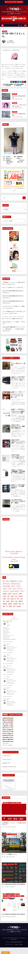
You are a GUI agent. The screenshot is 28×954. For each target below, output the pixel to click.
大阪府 (12, 596)
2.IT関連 (9, 894)
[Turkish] (11, 739)
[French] (5, 723)
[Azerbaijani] (9, 718)
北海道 (4, 596)
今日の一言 (15, 18)
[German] (11, 723)
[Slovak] (4, 737)
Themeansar (13, 939)
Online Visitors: (6, 756)
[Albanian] (4, 718)
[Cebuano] (8, 720)
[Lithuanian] (3, 731)
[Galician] (8, 723)
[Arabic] (7, 718)
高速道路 (19, 606)
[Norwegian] (8, 733)
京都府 (9, 593)
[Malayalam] (8, 731)
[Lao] (9, 729)
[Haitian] (4, 725)
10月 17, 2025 (6, 916)
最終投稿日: (5, 767)
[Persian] (11, 733)
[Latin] (11, 729)
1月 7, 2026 (6, 886)
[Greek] (12, 723)
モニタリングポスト (14, 591)
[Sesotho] (11, 735)
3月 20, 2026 (6, 827)
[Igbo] (4, 727)
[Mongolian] (4, 733)
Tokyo (14, 617)
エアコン (13, 586)
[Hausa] (5, 725)
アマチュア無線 (6, 586)
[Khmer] (4, 729)
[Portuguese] (3, 735)
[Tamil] (7, 739)
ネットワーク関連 (6, 896)
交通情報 (5, 593)
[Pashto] (9, 733)
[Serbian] (8, 735)
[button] (21, 25)
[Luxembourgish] (4, 731)
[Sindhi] (12, 735)
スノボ (9, 588)
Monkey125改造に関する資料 (16, 942)
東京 (6, 18)
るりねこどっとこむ (15, 583)
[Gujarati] (3, 725)
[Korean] (5, 729)
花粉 (16, 601)
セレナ (14, 588)
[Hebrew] (8, 725)
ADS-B (9, 864)
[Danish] (7, 722)
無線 (15, 834)
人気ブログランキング (14, 569)
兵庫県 (20, 593)
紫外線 (12, 601)
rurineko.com (13, 581)
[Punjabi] (4, 735)
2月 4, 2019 (14, 108)
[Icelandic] (3, 727)
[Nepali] (7, 733)
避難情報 (5, 604)
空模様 (3, 18)
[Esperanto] (11, 722)
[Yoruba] (11, 741)
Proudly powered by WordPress (10, 938)
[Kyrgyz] (8, 729)
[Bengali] (3, 720)
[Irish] (7, 727)
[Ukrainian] (12, 739)
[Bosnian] (4, 720)
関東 (24, 18)
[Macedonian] (5, 731)
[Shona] (9, 735)
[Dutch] (8, 722)
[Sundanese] (12, 737)
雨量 (4, 606)
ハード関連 (18, 896)
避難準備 (15, 604)
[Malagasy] (7, 731)
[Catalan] (7, 720)
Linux (7, 581)
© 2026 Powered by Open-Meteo (9, 639)
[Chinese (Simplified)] (11, 720)
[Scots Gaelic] (8, 737)
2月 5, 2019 (14, 99)
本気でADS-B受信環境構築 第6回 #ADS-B (13, 301)
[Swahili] (3, 739)
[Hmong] (11, 725)
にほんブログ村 (14, 553)
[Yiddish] (9, 741)
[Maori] (12, 731)
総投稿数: (4, 763)
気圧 (21, 598)
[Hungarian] (12, 725)
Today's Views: (6, 759)
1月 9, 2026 (6, 856)
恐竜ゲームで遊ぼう (19, 944)
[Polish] (12, 733)
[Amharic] (5, 718)
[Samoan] (7, 737)
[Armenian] (8, 718)
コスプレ (5, 588)
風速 (14, 606)
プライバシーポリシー (9, 944)
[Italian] (8, 727)
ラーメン (22, 591)
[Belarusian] (12, 718)
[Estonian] (12, 722)
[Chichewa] (9, 720)
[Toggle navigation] (18, 25)
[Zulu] (12, 741)
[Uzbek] (4, 741)
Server (17, 894)
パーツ (22, 896)
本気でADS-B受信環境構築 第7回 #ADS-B (13, 296)
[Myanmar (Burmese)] (5, 733)
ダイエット (19, 588)
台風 (8, 596)
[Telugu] (8, 739)
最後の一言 (20, 18)
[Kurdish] (7, 729)
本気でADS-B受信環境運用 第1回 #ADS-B (12, 291)
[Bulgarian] (5, 720)
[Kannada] (12, 727)
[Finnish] (4, 723)
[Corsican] (3, 722)
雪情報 (10, 606)
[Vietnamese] (5, 741)
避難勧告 (20, 601)
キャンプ (18, 586)
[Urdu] (3, 741)
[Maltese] (11, 731)
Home (7, 942)
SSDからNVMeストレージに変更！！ (11, 322)
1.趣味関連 (5, 802)
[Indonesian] (5, 727)
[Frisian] (7, 723)
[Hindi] (9, 725)
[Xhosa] (8, 741)
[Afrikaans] (3, 718)
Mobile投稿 (4, 31)
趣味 (16, 864)
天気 (13, 20)
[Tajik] (5, 739)
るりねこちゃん (6, 583)
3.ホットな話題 (10, 802)
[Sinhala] (3, 737)
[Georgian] (9, 723)
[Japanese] (9, 727)
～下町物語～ (14, 9)
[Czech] (5, 722)
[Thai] (9, 739)
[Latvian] (12, 729)
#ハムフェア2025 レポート (9, 287)
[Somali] (9, 737)
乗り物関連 (16, 802)
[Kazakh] (3, 729)
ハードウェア (13, 896)
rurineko (11, 41)
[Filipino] (3, 723)
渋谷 (4, 601)
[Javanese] (11, 727)
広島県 (4, 598)
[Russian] (7, 735)
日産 (8, 598)
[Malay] (9, 731)
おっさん (20, 581)
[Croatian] (4, 722)
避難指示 (10, 604)
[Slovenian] (5, 737)
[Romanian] (5, 735)
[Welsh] (7, 741)
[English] (9, 722)
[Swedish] (4, 739)
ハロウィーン (6, 591)
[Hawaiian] (7, 725)
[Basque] (11, 718)
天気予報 (10, 18)
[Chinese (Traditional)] (12, 720)
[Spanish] (11, 737)
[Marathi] (3, 733)
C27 (4, 581)
